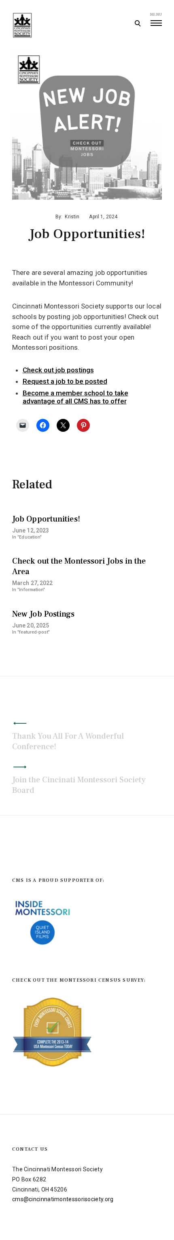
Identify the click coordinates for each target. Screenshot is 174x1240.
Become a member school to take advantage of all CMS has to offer (75, 397)
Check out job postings (58, 370)
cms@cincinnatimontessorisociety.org (63, 1199)
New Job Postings (43, 614)
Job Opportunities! (46, 519)
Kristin (72, 217)
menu (156, 14)
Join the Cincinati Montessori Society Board (79, 785)
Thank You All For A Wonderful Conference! (68, 741)
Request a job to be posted (65, 381)
